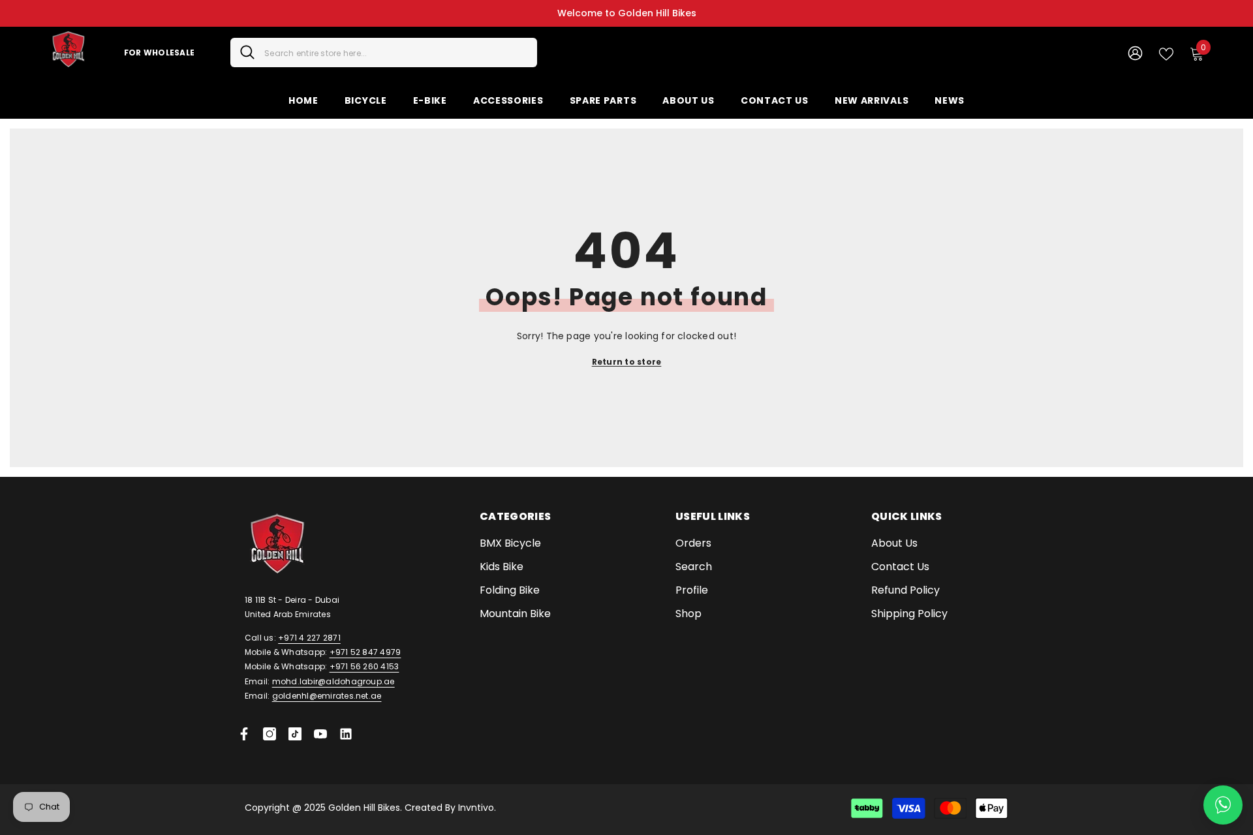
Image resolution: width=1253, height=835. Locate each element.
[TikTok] (295, 734)
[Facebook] (244, 734)
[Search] (383, 52)
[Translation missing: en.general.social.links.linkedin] (346, 734)
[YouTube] (320, 734)
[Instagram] (269, 734)
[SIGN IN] (1135, 52)
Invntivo (476, 807)
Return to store (627, 361)
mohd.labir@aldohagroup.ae (333, 681)
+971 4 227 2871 (309, 637)
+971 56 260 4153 (364, 666)
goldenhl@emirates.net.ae (327, 695)
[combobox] (396, 52)
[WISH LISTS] (1166, 53)
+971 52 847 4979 (365, 652)
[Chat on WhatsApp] (1223, 805)
